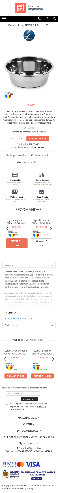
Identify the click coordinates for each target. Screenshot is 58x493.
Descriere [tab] (9, 264)
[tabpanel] (29, 73)
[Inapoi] (2, 26)
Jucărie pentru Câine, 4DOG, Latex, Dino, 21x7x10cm (17, 222)
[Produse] (4, 19)
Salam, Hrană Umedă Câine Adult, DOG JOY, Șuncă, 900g (15, 352)
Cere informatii (40, 155)
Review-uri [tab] (11, 325)
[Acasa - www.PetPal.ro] (29, 7)
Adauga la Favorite (17, 155)
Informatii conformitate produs (19, 318)
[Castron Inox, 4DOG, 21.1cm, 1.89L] (29, 73)
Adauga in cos (37, 138)
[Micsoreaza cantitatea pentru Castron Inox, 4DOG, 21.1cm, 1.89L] (12, 138)
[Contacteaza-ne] (39, 19)
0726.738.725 (31, 443)
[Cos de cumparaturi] (47, 19)
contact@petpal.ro (31, 448)
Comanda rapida (28, 162)
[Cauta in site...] (54, 19)
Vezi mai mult (12, 313)
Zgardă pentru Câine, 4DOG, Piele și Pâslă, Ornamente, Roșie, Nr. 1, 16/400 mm (41, 222)
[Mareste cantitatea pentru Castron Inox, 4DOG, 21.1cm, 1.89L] (21, 138)
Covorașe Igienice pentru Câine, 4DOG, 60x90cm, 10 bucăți (42, 352)
